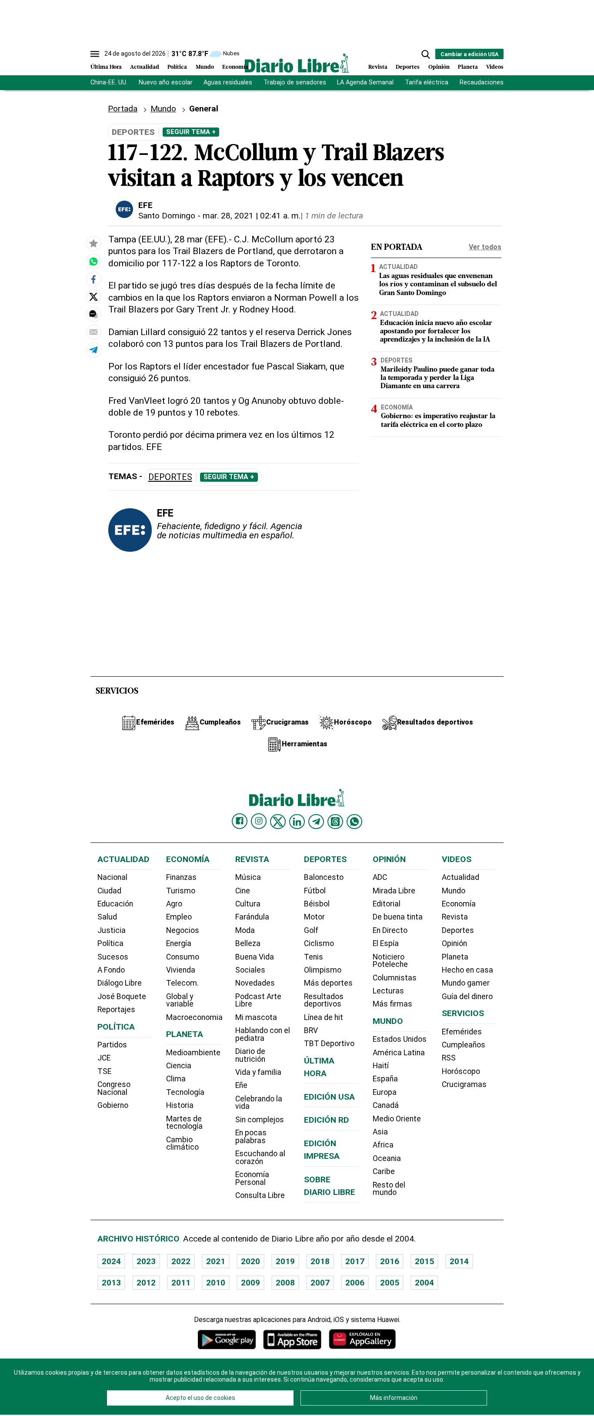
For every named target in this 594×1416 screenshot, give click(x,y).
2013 (111, 1283)
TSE (104, 1071)
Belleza (247, 943)
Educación (115, 903)
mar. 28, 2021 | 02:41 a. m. (251, 216)
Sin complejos (259, 1119)
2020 (250, 1261)
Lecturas (388, 991)
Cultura (247, 903)
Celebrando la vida (258, 1102)
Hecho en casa (467, 970)
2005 (389, 1283)
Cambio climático (182, 1143)
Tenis (313, 957)
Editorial (386, 903)
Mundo (205, 67)
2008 (285, 1283)
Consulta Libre (260, 1195)
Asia (380, 1131)
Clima (176, 1078)
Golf (311, 930)
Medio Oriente (397, 1118)
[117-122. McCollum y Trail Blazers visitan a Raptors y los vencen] (93, 261)
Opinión (439, 67)
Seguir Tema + (191, 132)
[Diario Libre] (297, 63)
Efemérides (462, 1031)
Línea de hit (323, 1017)
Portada (122, 109)
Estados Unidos (400, 1039)
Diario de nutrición (250, 1055)
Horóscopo (461, 1071)
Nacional (112, 877)
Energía (178, 943)
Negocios (182, 930)
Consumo (182, 957)
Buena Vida (254, 957)
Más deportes (328, 983)
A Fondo (111, 970)
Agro (174, 903)
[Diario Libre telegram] (316, 821)
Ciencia (178, 1065)
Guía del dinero (467, 996)
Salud (107, 917)
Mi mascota (256, 1017)
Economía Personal (252, 1178)
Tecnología (185, 1092)
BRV (311, 1030)
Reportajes (116, 1009)
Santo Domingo (166, 216)
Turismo (180, 890)
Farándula (252, 917)
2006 (354, 1283)
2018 (320, 1261)
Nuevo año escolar (166, 82)
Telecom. (182, 983)
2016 (389, 1261)
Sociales (250, 970)
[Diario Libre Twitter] (278, 821)
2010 (215, 1283)
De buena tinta (398, 917)
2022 (180, 1261)
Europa (385, 1092)
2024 (111, 1261)
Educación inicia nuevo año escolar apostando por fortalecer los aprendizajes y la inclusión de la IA (436, 331)
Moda (245, 930)
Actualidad (144, 67)
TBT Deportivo (329, 1043)
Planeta (468, 67)
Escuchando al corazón (260, 1157)
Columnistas (395, 977)
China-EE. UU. (108, 82)
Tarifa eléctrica (426, 82)
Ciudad (109, 890)
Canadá (386, 1105)
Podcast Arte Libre (258, 1000)
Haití (381, 1065)
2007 (320, 1283)
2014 (459, 1261)
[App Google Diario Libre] (227, 1339)
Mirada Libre (394, 890)
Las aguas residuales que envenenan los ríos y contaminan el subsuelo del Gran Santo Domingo (438, 285)
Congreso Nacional (113, 1088)
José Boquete (121, 996)
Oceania (387, 1158)
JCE (103, 1058)
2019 (285, 1261)
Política (177, 67)
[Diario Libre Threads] (335, 821)
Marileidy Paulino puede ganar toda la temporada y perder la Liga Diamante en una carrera (437, 378)
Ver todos (485, 247)
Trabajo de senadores (295, 82)
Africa (383, 1145)
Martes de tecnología (184, 1122)
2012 (146, 1283)
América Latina (399, 1052)
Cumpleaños (463, 1044)
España (385, 1078)
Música (248, 877)
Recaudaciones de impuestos (502, 82)
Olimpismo (322, 970)
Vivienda (180, 970)
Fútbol (315, 890)
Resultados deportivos (324, 1000)
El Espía (386, 943)
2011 (180, 1283)
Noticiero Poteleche (390, 961)
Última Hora (106, 67)
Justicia (111, 930)
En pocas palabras (251, 1136)
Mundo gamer (466, 983)
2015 (424, 1261)
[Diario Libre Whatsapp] (354, 821)
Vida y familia (258, 1072)
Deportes (408, 67)
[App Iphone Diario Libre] (292, 1339)
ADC (380, 877)
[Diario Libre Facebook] (239, 821)
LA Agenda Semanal (365, 82)
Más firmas (392, 1004)
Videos (495, 67)
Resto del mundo (389, 1189)
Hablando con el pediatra (262, 1034)
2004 (424, 1283)
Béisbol (317, 903)
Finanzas (181, 877)
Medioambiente (193, 1052)
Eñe (241, 1085)
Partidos (112, 1044)
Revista (377, 67)
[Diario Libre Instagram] (259, 821)
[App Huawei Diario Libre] (362, 1339)
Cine (242, 890)
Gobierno (112, 1105)
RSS (449, 1058)
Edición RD (326, 1120)
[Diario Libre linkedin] (297, 821)
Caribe (384, 1171)
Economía (235, 67)
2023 (146, 1261)
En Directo (390, 930)
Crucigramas (464, 1084)
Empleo (179, 917)
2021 (215, 1261)
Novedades (255, 983)
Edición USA (329, 1097)
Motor (314, 917)
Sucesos (112, 957)
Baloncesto (324, 877)
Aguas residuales (228, 82)
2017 (354, 1261)
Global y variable (180, 1000)
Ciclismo (319, 943)
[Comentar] (93, 314)
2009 (250, 1283)
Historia (180, 1105)
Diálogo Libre (119, 983)
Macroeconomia (194, 1017)
